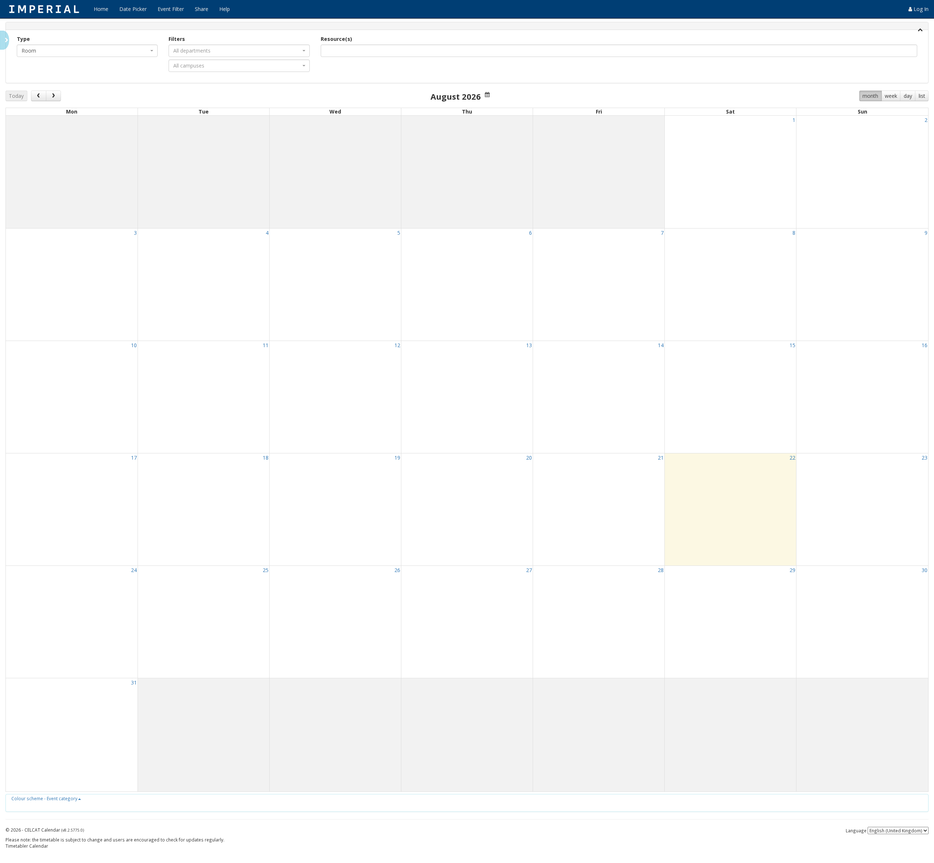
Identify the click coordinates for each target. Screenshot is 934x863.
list (922, 95)
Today (16, 95)
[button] (46, 798)
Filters (177, 38)
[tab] (467, 26)
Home (101, 8)
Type (23, 38)
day (908, 95)
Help (224, 8)
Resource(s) (336, 38)
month (870, 95)
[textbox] (334, 51)
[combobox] (87, 51)
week (891, 95)
